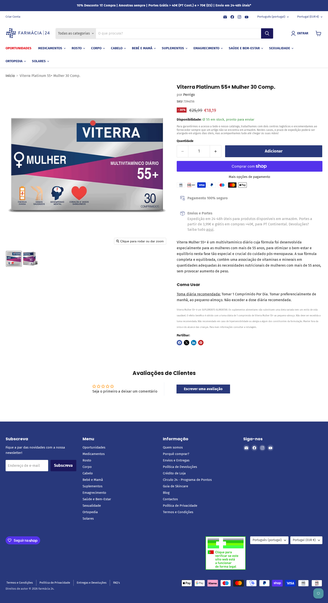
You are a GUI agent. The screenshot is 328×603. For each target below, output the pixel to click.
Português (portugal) (271, 16)
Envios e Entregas (176, 460)
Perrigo (189, 95)
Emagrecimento (206, 48)
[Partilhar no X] (186, 342)
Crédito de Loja (174, 473)
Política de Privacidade (180, 506)
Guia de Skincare (175, 486)
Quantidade (185, 141)
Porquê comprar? (176, 454)
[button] (300, 33)
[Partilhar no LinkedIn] (193, 342)
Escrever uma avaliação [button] (203, 389)
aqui (210, 229)
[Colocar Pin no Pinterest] (200, 342)
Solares (39, 61)
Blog (166, 493)
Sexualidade (280, 48)
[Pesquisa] (267, 33)
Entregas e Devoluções (91, 582)
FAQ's (116, 582)
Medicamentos (50, 48)
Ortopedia (14, 61)
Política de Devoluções (180, 467)
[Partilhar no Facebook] (179, 342)
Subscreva (63, 465)
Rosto (77, 48)
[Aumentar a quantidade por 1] (215, 151)
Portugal (308, 16)
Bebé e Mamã (142, 48)
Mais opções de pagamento (249, 177)
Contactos (170, 499)
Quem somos (173, 447)
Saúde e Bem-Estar (245, 48)
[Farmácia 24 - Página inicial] (28, 33)
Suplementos (173, 48)
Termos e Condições (178, 512)
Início (10, 76)
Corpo (96, 48)
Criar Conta (13, 16)
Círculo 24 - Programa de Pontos (187, 480)
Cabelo (117, 48)
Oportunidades (18, 48)
